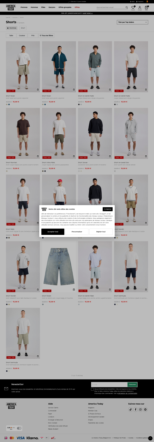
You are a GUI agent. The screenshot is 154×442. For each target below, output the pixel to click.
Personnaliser (77, 232)
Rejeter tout (100, 232)
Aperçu (108, 209)
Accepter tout (52, 232)
